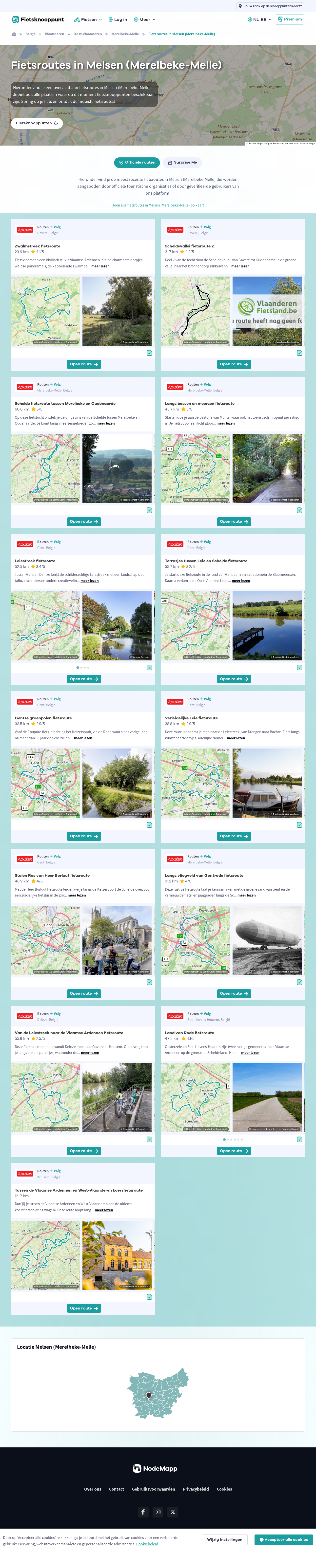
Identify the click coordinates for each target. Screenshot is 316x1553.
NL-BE (259, 19)
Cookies (224, 1489)
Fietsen (89, 19)
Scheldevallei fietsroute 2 (189, 246)
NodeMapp (308, 143)
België (30, 34)
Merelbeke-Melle (125, 34)
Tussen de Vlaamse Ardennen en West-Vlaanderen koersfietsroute (79, 1190)
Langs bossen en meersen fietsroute (200, 403)
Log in (120, 19)
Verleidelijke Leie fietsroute (191, 718)
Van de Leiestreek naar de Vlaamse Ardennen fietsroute (69, 1033)
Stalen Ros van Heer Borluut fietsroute (52, 875)
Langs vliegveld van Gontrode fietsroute (204, 875)
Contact (116, 1489)
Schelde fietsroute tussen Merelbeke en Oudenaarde (65, 403)
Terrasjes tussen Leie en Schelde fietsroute (206, 561)
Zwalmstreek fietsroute (37, 246)
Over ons (92, 1489)
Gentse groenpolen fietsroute (43, 718)
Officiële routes (140, 162)
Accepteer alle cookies (286, 1539)
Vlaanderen (54, 34)
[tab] (77, 667)
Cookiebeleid (147, 1543)
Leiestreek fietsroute (35, 561)
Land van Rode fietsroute (189, 1033)
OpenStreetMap (275, 143)
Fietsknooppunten (34, 123)
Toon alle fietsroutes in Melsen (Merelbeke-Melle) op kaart (158, 205)
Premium (293, 19)
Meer (144, 19)
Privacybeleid (196, 1489)
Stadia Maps (256, 143)
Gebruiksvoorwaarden (153, 1489)
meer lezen (100, 266)
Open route (81, 364)
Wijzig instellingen (224, 1539)
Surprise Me (185, 162)
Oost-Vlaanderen (88, 34)
